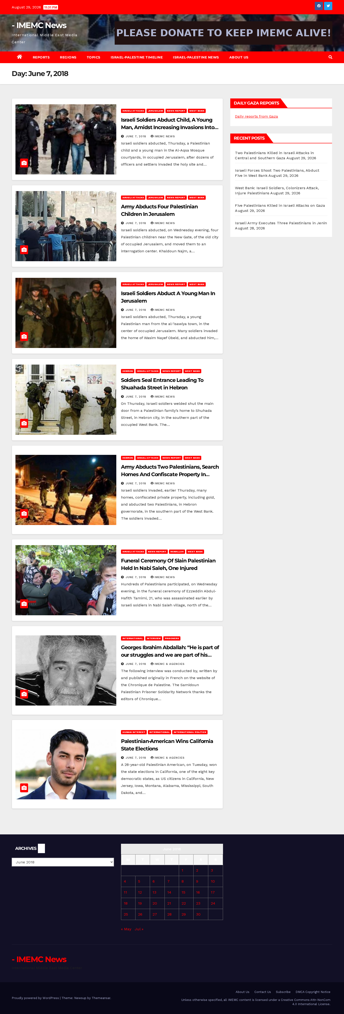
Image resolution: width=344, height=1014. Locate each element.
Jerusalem (155, 110)
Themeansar (101, 998)
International (132, 638)
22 (184, 903)
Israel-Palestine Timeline (137, 57)
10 (213, 881)
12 (140, 892)
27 (155, 914)
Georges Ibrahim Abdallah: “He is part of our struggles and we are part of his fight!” (170, 655)
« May (126, 929)
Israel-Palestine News (196, 57)
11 (125, 892)
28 (169, 914)
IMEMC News (165, 136)
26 (140, 914)
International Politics (190, 732)
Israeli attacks (133, 110)
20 (155, 903)
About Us (239, 57)
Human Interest (133, 732)
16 (198, 892)
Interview (154, 638)
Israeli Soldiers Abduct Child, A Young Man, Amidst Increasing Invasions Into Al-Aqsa (167, 127)
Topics (93, 57)
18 (126, 903)
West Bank (196, 110)
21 (169, 903)
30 (198, 914)
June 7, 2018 (136, 136)
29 (184, 914)
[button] (330, 57)
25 (126, 914)
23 (198, 903)
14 (169, 892)
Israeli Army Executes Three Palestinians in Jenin (281, 223)
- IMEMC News (39, 25)
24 (213, 903)
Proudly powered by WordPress (36, 998)
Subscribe (283, 992)
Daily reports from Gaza (256, 116)
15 (183, 892)
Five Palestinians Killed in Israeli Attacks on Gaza (280, 205)
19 (140, 903)
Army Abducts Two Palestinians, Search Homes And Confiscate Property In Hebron (170, 474)
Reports (41, 57)
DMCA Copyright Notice (313, 992)
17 (213, 892)
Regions (68, 57)
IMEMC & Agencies (170, 664)
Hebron (127, 371)
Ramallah (177, 551)
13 (154, 892)
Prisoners (172, 638)
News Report (176, 110)
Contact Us (262, 992)
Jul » (139, 929)
